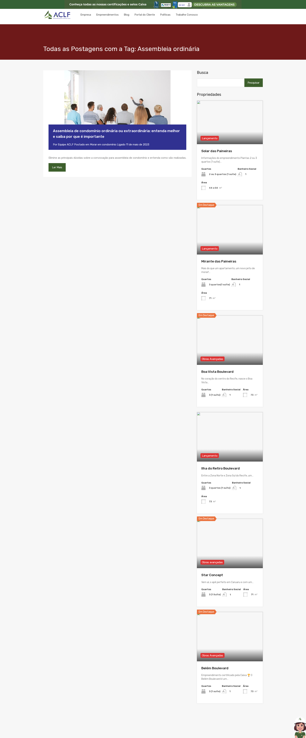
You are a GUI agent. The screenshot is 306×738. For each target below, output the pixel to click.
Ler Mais (57, 167)
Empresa (85, 14)
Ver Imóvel (230, 135)
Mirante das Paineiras (218, 261)
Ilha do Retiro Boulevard (220, 468)
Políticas (165, 14)
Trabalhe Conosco (187, 14)
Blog (126, 14)
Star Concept (212, 575)
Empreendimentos (107, 14)
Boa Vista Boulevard (217, 372)
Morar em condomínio (103, 144)
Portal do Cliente (144, 14)
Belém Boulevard (214, 668)
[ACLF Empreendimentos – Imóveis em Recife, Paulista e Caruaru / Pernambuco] (57, 18)
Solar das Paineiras (216, 151)
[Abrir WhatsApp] (291, 730)
